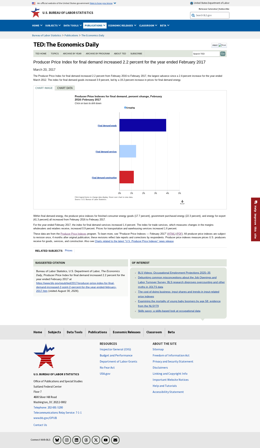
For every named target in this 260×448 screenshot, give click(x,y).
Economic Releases (126, 332)
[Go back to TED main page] (122, 45)
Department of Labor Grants (118, 361)
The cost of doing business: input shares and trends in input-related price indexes (178, 294)
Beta (171, 332)
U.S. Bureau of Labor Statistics (67, 13)
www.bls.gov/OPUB (45, 418)
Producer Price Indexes (73, 233)
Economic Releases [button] (121, 25)
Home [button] (36, 25)
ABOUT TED (120, 53)
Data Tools (74, 332)
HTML (171, 233)
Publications (71, 35)
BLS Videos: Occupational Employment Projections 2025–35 (174, 272)
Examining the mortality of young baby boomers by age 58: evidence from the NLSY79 (179, 303)
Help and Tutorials (165, 386)
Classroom (154, 332)
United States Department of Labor (211, 3)
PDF (179, 233)
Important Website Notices (171, 380)
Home (37, 332)
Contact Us (40, 425)
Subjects (54, 332)
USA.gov (105, 373)
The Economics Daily (92, 35)
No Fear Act (107, 367)
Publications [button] (94, 25)
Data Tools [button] (71, 25)
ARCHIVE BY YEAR (72, 53)
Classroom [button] (147, 25)
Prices (68, 250)
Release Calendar (208, 8)
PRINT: (215, 45)
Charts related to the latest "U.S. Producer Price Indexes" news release (134, 241)
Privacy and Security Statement (173, 361)
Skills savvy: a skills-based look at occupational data (169, 310)
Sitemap (158, 349)
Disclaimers (160, 367)
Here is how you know (101, 3)
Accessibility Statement (168, 392)
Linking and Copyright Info (170, 373)
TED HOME (40, 53)
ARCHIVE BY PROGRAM (98, 53)
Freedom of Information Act (171, 355)
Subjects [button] (51, 25)
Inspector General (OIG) (115, 349)
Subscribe (224, 8)
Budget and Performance (116, 355)
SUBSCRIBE (136, 53)
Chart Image (44, 88)
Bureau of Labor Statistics (46, 35)
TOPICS (55, 53)
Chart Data (65, 88)
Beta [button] (163, 25)
